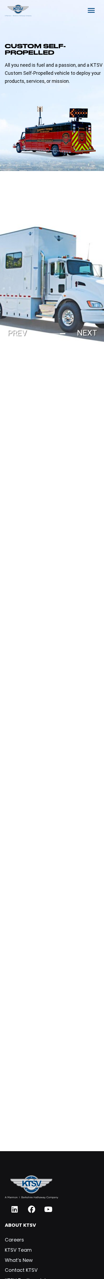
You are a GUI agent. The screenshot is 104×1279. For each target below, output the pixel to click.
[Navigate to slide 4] (57, 333)
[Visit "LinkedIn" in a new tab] (15, 1209)
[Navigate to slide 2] (46, 333)
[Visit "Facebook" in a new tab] (32, 1209)
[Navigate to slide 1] (41, 333)
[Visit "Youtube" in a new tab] (48, 1209)
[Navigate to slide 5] (62, 333)
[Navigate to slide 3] (52, 333)
